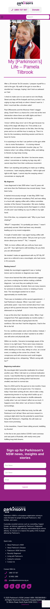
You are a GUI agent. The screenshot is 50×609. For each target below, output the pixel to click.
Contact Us (11, 562)
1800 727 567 (20, 10)
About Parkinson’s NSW (15, 545)
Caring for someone (13, 559)
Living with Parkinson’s (15, 556)
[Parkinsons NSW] (25, 3)
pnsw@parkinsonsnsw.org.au (18, 580)
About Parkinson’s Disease (16, 548)
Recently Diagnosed (14, 553)
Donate (35, 10)
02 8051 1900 (13, 576)
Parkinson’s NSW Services (16, 550)
